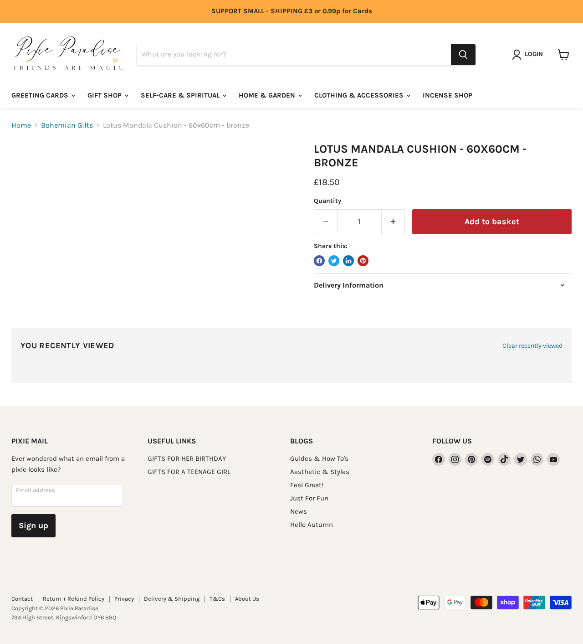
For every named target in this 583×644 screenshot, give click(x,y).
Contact (22, 598)
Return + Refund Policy (73, 598)
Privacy (124, 598)
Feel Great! (306, 485)
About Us (247, 598)
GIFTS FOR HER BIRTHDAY (187, 458)
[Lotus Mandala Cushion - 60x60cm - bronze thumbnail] (28, 168)
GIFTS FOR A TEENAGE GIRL (189, 472)
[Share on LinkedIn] (348, 260)
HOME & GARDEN (268, 95)
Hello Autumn (311, 524)
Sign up (33, 525)
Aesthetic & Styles (319, 472)
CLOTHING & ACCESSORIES (359, 95)
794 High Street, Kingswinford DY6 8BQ (63, 617)
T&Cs (217, 598)
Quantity (327, 201)
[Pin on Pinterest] (363, 260)
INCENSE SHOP (447, 95)
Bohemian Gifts (67, 125)
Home (21, 125)
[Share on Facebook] (319, 260)
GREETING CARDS (40, 95)
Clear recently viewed (532, 346)
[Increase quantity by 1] (393, 221)
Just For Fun (309, 498)
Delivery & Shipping (171, 598)
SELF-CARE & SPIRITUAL (181, 95)
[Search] (463, 54)
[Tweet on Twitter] (333, 260)
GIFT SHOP (105, 95)
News (298, 511)
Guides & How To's (319, 458)
